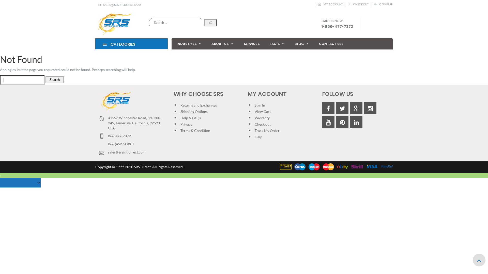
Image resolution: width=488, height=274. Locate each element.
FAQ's (275, 43)
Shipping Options (194, 111)
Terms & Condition (195, 130)
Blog (299, 43)
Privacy (186, 124)
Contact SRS (331, 43)
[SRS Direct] (113, 24)
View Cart (263, 111)
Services (252, 43)
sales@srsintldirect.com (122, 5)
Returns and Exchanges (198, 105)
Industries (186, 43)
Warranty (262, 118)
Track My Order (267, 130)
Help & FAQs (190, 118)
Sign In (260, 105)
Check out (263, 124)
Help (258, 137)
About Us (219, 43)
